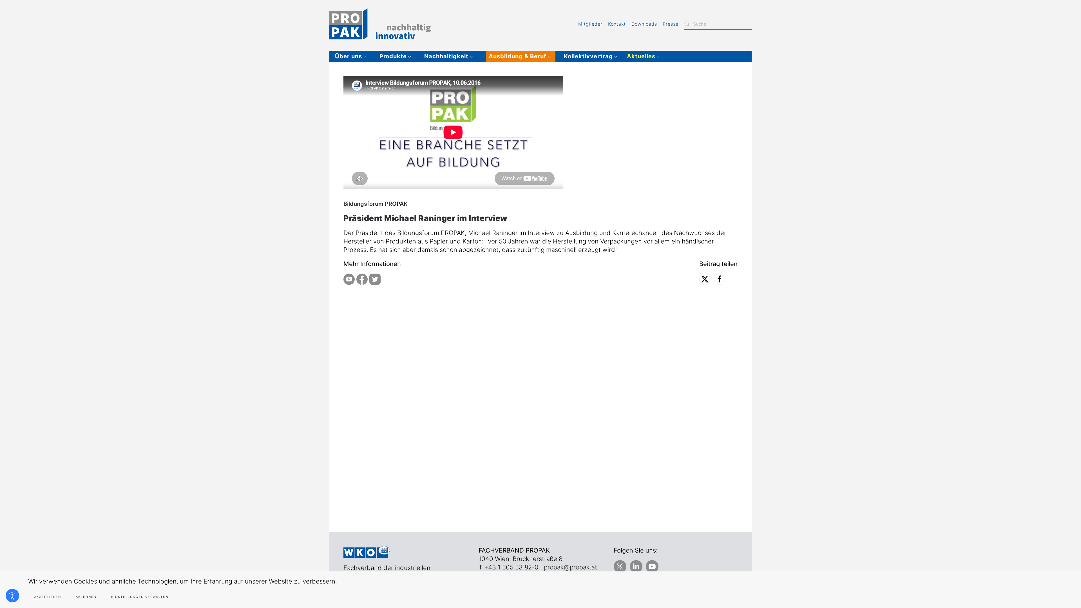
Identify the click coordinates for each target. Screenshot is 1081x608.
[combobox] (718, 24)
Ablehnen (86, 597)
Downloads (644, 24)
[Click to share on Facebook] (719, 279)
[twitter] (375, 278)
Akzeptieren (47, 597)
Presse (670, 24)
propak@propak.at (570, 567)
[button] (353, 56)
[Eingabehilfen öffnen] (12, 595)
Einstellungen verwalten (139, 597)
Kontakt (617, 24)
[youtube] (349, 278)
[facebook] (362, 278)
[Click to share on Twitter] (705, 279)
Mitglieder (590, 24)
